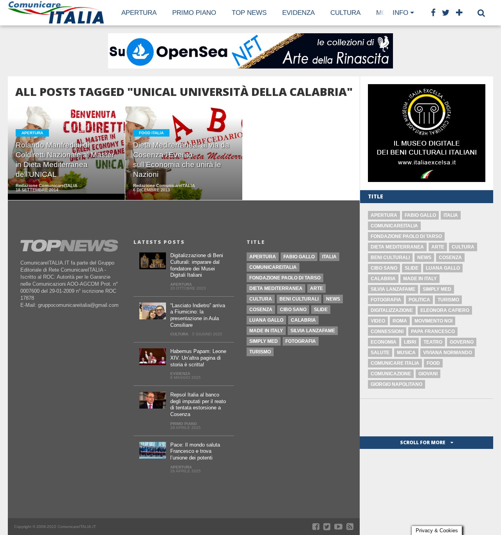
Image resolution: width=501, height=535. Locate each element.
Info (400, 12)
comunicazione (391, 373)
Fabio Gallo (420, 215)
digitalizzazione (392, 310)
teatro (433, 342)
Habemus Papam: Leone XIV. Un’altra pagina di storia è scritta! (198, 357)
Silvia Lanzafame (393, 289)
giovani (428, 373)
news (424, 257)
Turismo (448, 300)
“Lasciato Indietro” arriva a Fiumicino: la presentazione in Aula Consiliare (197, 315)
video (378, 321)
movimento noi (433, 321)
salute (380, 352)
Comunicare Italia (395, 363)
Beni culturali (390, 257)
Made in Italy (420, 278)
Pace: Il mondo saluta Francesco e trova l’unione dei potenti (195, 451)
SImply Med (437, 289)
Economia (383, 342)
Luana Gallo (443, 268)
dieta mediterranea (397, 247)
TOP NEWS (249, 12)
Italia (450, 215)
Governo (462, 342)
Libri (410, 342)
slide (411, 268)
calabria (383, 278)
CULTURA (345, 12)
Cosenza (450, 257)
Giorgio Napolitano (396, 384)
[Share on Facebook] (50, 170)
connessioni (387, 331)
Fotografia (386, 300)
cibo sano (384, 268)
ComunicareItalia (394, 226)
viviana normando (447, 352)
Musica (406, 352)
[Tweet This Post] (67, 170)
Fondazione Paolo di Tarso (406, 236)
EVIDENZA (298, 12)
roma (400, 321)
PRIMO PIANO (194, 12)
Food (433, 363)
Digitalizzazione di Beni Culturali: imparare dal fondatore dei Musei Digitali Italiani (196, 265)
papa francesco (433, 331)
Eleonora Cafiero (444, 310)
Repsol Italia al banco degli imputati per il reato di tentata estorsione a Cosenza (198, 404)
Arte (437, 247)
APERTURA (139, 12)
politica (419, 300)
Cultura (463, 247)
